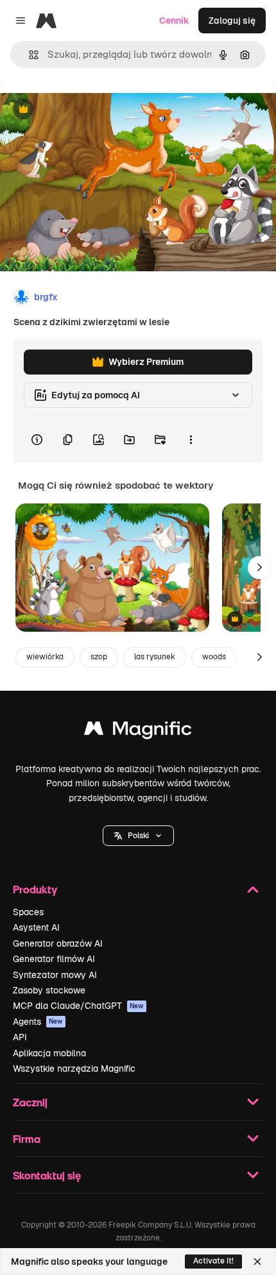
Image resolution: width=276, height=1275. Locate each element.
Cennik (174, 20)
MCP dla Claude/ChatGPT (78, 1005)
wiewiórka (45, 657)
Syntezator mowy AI (55, 975)
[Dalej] (259, 567)
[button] (138, 835)
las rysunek (154, 657)
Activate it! (213, 1261)
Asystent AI (36, 927)
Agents (38, 1021)
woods (214, 657)
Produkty (35, 889)
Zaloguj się (232, 20)
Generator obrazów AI (58, 943)
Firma (26, 1138)
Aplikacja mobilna (49, 1053)
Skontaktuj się (47, 1175)
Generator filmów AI (54, 959)
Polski (138, 836)
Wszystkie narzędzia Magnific (74, 1068)
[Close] (257, 1261)
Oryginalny (88, 110)
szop (99, 657)
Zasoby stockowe (49, 990)
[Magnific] (138, 731)
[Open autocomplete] (28, 55)
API (20, 1037)
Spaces (28, 912)
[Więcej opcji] (190, 439)
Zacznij (30, 1102)
